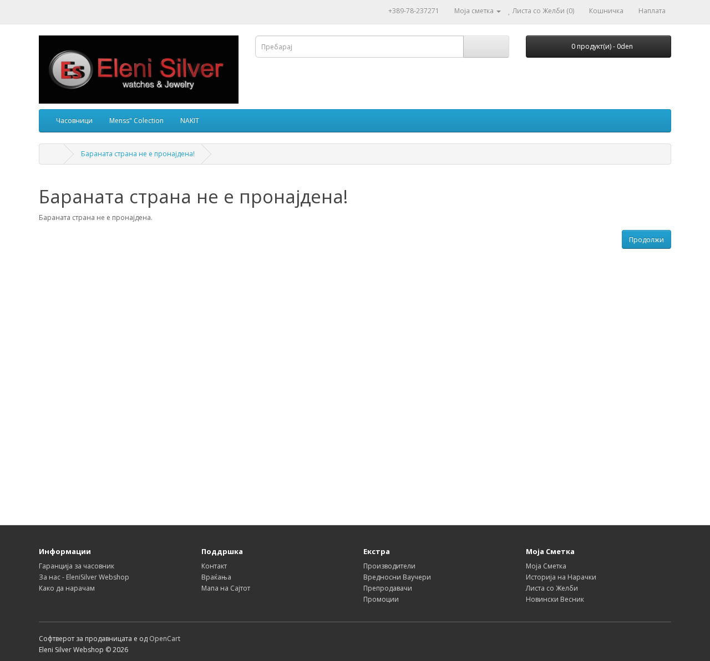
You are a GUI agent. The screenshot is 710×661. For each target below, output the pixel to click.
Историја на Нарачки (561, 577)
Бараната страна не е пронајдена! (138, 153)
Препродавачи (387, 588)
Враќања (216, 577)
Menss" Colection (136, 120)
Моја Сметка (546, 566)
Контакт (214, 566)
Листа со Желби (552, 588)
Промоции (381, 599)
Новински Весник (555, 599)
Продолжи (646, 239)
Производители (389, 566)
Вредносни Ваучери (397, 577)
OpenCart (164, 638)
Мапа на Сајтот (225, 588)
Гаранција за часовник (76, 566)
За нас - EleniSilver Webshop (84, 577)
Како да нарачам (67, 588)
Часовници (74, 120)
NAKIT (189, 120)
